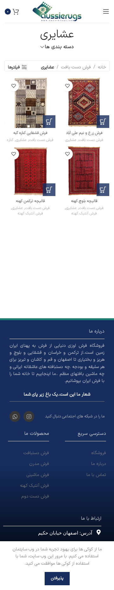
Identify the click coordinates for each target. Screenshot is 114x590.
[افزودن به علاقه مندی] (67, 86)
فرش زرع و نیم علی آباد (84, 133)
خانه (102, 67)
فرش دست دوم (35, 496)
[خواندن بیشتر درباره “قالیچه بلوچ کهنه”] (103, 189)
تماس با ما (96, 475)
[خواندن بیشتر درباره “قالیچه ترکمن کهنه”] (49, 189)
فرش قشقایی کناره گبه (30, 133)
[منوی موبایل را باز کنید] (106, 11)
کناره (10, 140)
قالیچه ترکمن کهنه (30, 201)
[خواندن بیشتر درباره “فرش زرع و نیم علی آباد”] (103, 121)
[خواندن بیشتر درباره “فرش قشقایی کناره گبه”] (49, 121)
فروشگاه (98, 453)
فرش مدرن (39, 463)
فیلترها (14, 67)
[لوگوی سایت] (57, 11)
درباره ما (98, 463)
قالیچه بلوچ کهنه (84, 201)
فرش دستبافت (36, 453)
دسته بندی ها (59, 47)
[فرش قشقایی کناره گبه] (30, 102)
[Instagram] (28, 416)
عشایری (70, 140)
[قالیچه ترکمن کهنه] (30, 170)
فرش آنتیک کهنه (84, 213)
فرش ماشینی (38, 475)
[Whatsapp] (15, 416)
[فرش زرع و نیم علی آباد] (84, 102)
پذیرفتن (57, 578)
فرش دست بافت (76, 67)
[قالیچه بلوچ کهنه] (84, 170)
